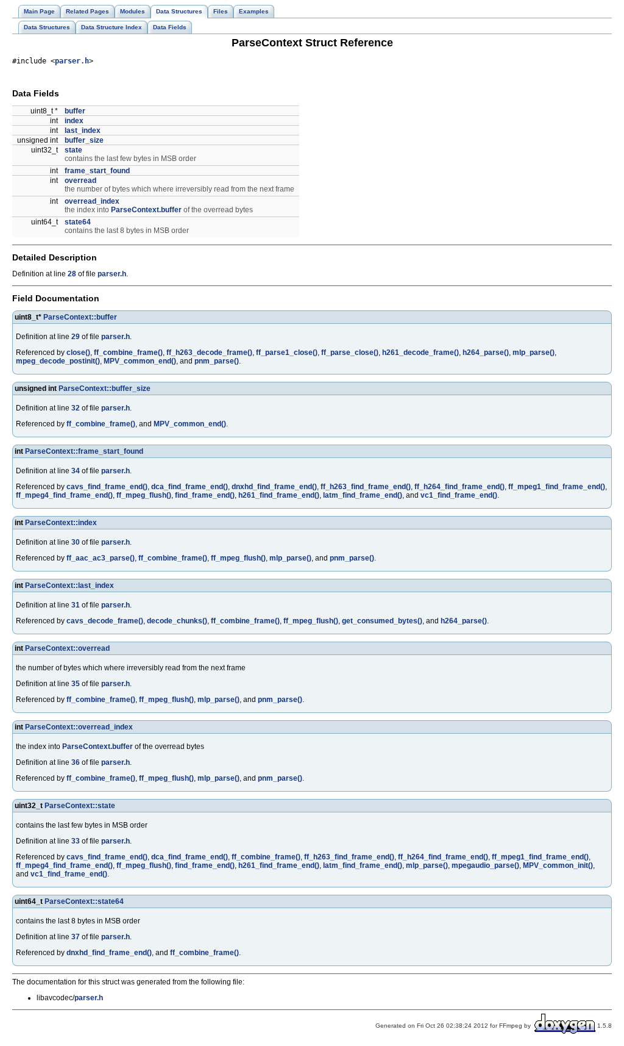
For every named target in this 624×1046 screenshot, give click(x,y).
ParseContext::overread (67, 648)
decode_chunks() (177, 621)
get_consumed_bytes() (382, 621)
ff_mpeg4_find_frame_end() (64, 495)
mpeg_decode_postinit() (58, 361)
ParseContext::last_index (69, 585)
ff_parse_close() (349, 352)
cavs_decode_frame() (104, 621)
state (73, 150)
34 (75, 471)
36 (75, 762)
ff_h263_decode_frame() (209, 352)
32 (75, 408)
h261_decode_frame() (420, 352)
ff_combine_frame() (128, 352)
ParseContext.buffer (146, 210)
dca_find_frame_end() (189, 486)
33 (75, 841)
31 (75, 605)
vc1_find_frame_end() (458, 495)
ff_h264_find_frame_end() (459, 486)
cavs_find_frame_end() (106, 486)
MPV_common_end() (140, 361)
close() (78, 352)
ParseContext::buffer (80, 317)
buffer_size (84, 140)
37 (75, 937)
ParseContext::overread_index (79, 727)
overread (80, 180)
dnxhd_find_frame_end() (274, 486)
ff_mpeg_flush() (143, 495)
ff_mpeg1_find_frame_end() (556, 486)
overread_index (92, 201)
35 (75, 683)
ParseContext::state (79, 805)
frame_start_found (97, 171)
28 (72, 274)
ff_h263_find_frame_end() (366, 486)
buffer (75, 111)
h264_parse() (486, 352)
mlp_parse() (533, 352)
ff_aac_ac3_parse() (100, 558)
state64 (78, 222)
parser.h (72, 61)
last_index (83, 130)
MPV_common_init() (558, 865)
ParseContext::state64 (84, 901)
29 (75, 336)
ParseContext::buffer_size (104, 388)
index (74, 120)
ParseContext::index (61, 522)
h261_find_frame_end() (278, 495)
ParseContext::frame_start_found (84, 451)
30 (75, 542)
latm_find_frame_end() (362, 495)
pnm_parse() (216, 361)
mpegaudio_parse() (485, 865)
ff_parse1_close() (286, 352)
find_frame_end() (205, 495)
